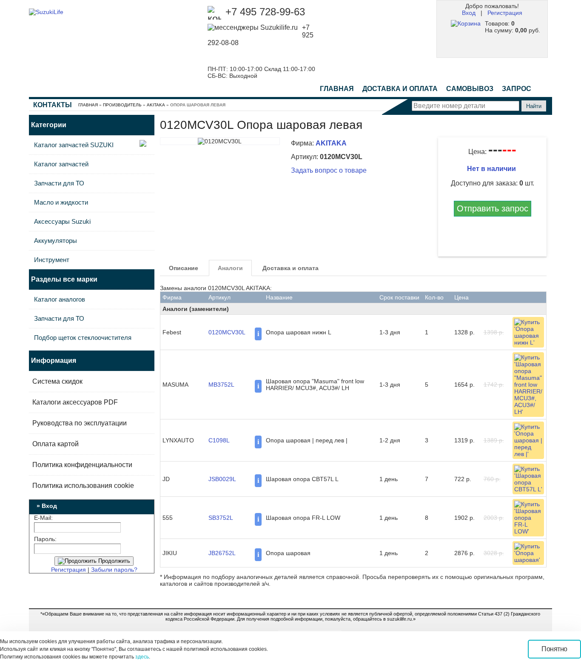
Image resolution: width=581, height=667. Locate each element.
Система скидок (57, 381)
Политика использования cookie (83, 485)
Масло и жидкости (61, 202)
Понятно (554, 649)
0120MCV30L (226, 332)
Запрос (516, 88)
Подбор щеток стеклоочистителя (82, 337)
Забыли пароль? (114, 569)
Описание (183, 268)
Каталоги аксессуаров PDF (75, 402)
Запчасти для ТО (59, 183)
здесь (142, 657)
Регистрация (504, 12)
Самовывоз (469, 88)
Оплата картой (55, 444)
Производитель (122, 105)
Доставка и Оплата (400, 88)
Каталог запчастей (61, 164)
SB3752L (220, 517)
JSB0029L (222, 479)
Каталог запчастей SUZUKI (74, 144)
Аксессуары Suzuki (62, 221)
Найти (533, 106)
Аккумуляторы (55, 240)
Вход (469, 12)
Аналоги (230, 268)
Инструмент (51, 259)
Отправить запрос (492, 208)
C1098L (219, 440)
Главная (337, 88)
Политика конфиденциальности (82, 464)
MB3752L (221, 384)
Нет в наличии (492, 168)
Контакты (52, 104)
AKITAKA (156, 105)
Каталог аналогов (59, 299)
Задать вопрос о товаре (329, 170)
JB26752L (222, 553)
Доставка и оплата (290, 268)
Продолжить (113, 561)
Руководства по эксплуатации (79, 423)
